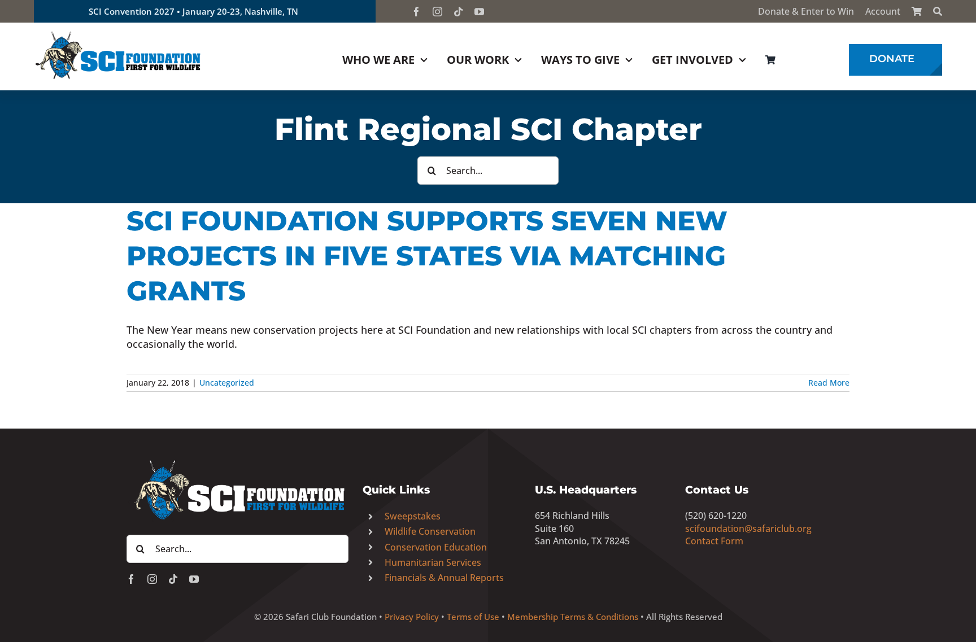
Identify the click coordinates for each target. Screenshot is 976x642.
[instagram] (437, 11)
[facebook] (416, 11)
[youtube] (479, 11)
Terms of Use (473, 616)
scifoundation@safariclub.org (748, 528)
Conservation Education (436, 547)
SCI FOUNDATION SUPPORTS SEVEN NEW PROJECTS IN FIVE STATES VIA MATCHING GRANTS (427, 256)
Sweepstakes (413, 516)
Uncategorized (226, 382)
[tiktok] (458, 11)
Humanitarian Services (433, 562)
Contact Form (714, 541)
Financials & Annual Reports (444, 577)
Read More (828, 382)
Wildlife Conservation (430, 531)
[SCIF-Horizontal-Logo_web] (118, 33)
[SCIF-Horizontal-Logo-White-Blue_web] (237, 461)
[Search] (937, 11)
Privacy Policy (412, 616)
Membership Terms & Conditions (572, 616)
